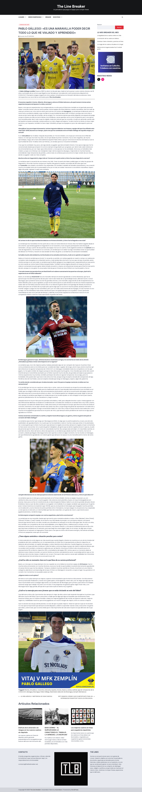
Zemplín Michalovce (79, 692)
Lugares (21, 17)
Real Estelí (53, 692)
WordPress (74, 790)
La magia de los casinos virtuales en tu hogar (110, 44)
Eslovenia (48, 690)
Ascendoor (58, 790)
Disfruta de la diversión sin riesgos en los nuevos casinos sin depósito (29, 730)
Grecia (59, 690)
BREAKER (48, 17)
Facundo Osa (23, 36)
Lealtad (74, 690)
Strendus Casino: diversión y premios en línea (110, 41)
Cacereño (41, 690)
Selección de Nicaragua (65, 692)
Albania (26, 690)
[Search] (122, 17)
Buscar (99, 25)
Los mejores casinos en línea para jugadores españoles (82, 729)
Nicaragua (36, 692)
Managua (30, 692)
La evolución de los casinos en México (108, 38)
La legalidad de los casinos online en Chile (109, 35)
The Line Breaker (71, 6)
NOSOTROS (56, 17)
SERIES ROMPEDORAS (34, 17)
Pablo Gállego (44, 692)
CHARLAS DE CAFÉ (24, 24)
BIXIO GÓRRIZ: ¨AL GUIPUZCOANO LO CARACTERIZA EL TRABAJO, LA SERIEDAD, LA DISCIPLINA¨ (56, 731)
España (53, 690)
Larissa (69, 690)
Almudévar (33, 690)
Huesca (64, 690)
